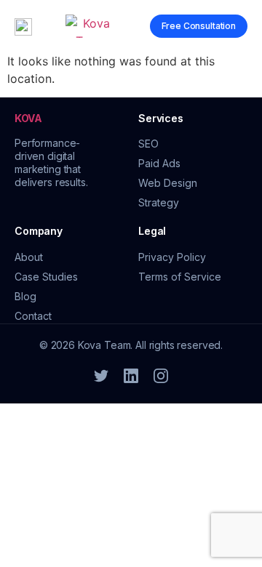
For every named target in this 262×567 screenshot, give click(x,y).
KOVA (28, 118)
